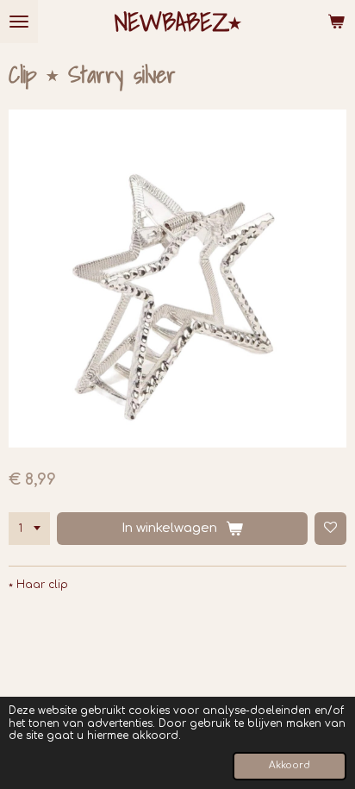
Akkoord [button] (289, 765)
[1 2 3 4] (29, 528)
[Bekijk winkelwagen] (336, 21)
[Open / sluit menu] (19, 21)
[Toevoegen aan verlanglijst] (331, 528)
